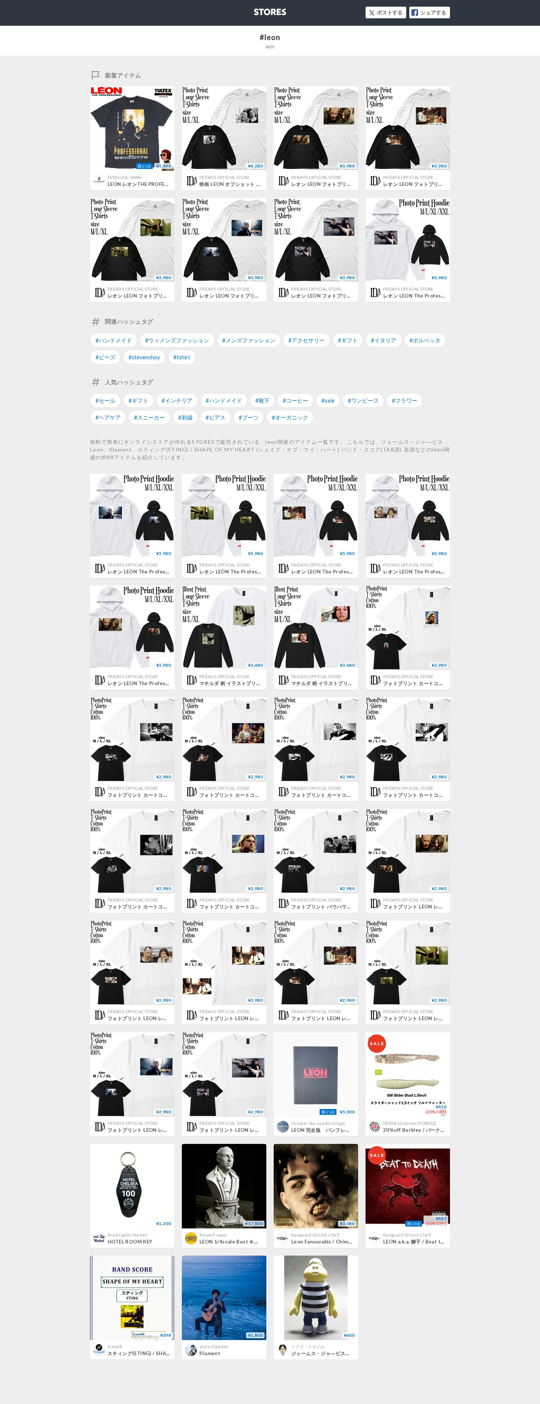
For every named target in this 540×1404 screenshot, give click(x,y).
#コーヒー (295, 400)
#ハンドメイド (114, 340)
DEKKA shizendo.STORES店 (409, 1123)
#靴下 (262, 400)
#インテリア (177, 400)
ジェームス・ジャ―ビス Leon (326, 1353)
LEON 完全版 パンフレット (323, 1130)
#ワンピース (363, 400)
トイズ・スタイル (308, 1346)
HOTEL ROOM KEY (130, 1242)
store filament (213, 1346)
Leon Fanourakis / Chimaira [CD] (330, 1242)
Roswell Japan (213, 1234)
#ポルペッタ (425, 340)
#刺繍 (185, 417)
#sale (328, 400)
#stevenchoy (144, 357)
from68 (115, 1346)
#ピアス (216, 417)
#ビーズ (105, 357)
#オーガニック (290, 417)
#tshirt (181, 357)
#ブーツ (249, 417)
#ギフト (348, 340)
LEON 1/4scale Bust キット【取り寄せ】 (246, 1242)
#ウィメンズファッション (177, 340)
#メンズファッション (248, 340)
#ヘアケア (108, 417)
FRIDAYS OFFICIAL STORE (224, 177)
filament (209, 1353)
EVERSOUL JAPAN (125, 177)
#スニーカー (149, 417)
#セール (105, 400)
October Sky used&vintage (318, 1123)
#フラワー (404, 400)
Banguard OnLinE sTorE (315, 1234)
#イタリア (383, 340)
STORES (258, 10)
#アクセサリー (306, 340)
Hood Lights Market (127, 1234)
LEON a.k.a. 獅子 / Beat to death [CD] (427, 1242)
